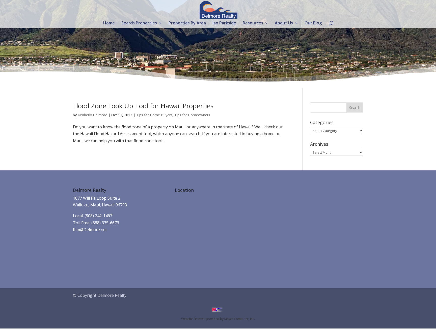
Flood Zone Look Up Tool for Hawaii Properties (143, 105)
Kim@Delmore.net (90, 229)
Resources (253, 23)
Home (109, 23)
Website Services (193, 319)
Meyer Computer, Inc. (239, 319)
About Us (284, 23)
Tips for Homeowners (192, 115)
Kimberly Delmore (92, 115)
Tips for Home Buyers (154, 115)
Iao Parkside (224, 23)
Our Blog (313, 23)
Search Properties (139, 23)
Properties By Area (187, 23)
